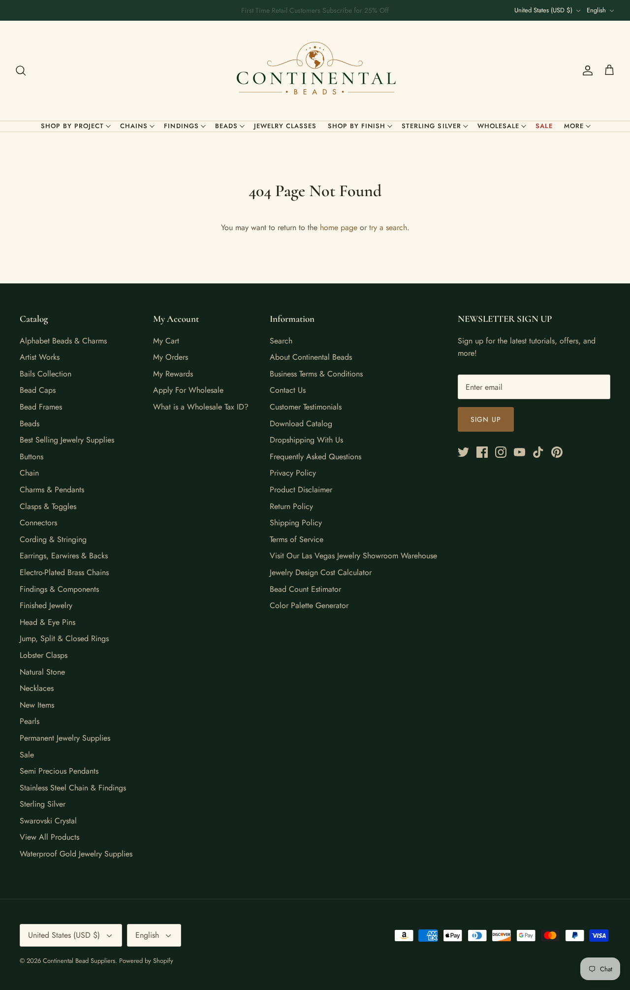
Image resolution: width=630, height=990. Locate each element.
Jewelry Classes (285, 126)
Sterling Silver (431, 126)
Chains (134, 126)
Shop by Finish (357, 126)
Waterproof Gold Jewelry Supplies (76, 853)
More (574, 126)
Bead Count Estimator (305, 589)
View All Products (49, 837)
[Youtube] (519, 452)
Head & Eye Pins (47, 622)
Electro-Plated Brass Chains (64, 572)
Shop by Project (72, 126)
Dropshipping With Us (306, 439)
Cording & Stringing (53, 539)
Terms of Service (296, 539)
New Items (37, 705)
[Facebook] (482, 452)
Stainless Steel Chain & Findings (73, 787)
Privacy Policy (293, 472)
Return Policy (291, 506)
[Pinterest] (557, 452)
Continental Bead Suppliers (79, 960)
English (596, 10)
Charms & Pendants (52, 489)
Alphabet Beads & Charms (63, 340)
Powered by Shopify (146, 960)
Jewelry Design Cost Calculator (321, 572)
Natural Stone (42, 672)
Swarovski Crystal (48, 820)
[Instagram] (500, 452)
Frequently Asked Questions (315, 456)
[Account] (586, 70)
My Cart (166, 340)
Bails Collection (45, 373)
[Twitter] (463, 452)
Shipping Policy (296, 522)
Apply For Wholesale (188, 390)
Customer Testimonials (306, 406)
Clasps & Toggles (48, 506)
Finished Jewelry (46, 605)
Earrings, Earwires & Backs (64, 555)
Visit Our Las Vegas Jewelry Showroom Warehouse (353, 555)
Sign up (486, 419)
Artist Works (40, 357)
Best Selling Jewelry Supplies (67, 439)
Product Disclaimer (301, 489)
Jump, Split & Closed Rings (64, 638)
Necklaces (37, 688)
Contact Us (288, 390)
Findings (181, 126)
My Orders (170, 357)
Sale (544, 126)
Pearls (29, 721)
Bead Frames (41, 406)
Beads (226, 126)
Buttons (31, 456)
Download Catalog (301, 423)
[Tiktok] (538, 452)
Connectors (38, 522)
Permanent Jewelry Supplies (65, 738)
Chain (29, 472)
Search (281, 340)
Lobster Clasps (43, 655)
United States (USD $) (543, 10)
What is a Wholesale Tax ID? (201, 406)
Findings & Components (59, 589)
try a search (388, 227)
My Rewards (173, 373)
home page (338, 227)
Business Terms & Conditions (316, 373)
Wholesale (498, 126)
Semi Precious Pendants (59, 771)
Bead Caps (38, 390)
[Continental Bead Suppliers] (315, 71)
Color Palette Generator (309, 605)
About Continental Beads (311, 357)
